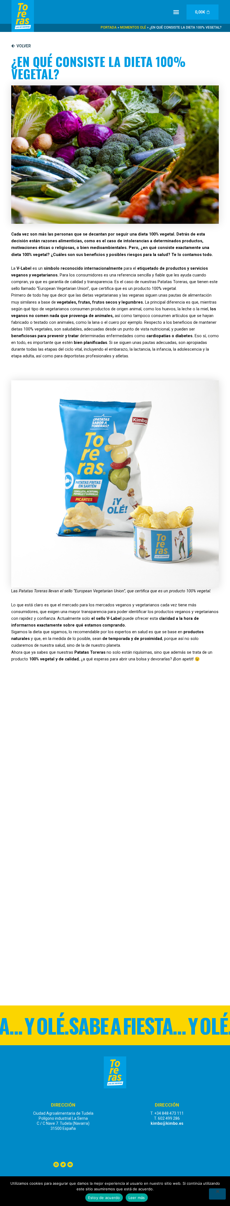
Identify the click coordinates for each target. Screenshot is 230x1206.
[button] (176, 12)
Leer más (136, 1197)
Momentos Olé (133, 27)
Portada (109, 27)
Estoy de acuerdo (104, 1197)
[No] (217, 1194)
